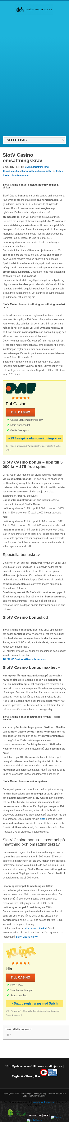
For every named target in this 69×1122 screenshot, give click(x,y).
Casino (28, 167)
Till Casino (20, 412)
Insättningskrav (41, 167)
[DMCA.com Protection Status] (39, 1117)
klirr (9, 968)
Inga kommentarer (21, 175)
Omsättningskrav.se (29, 1093)
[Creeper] (56, 1117)
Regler (24, 171)
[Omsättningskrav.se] (34, 14)
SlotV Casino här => (27, 936)
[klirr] (21, 959)
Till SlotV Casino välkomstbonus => (24, 659)
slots (42, 818)
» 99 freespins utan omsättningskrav (34, 438)
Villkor (49, 171)
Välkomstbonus (37, 171)
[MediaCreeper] (34, 1120)
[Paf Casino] (21, 394)
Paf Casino (16, 403)
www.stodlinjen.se (50, 1066)
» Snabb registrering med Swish (34, 1003)
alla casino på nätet (36, 928)
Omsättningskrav (11, 171)
